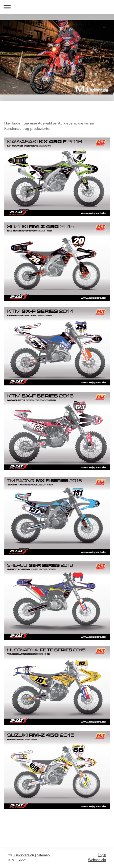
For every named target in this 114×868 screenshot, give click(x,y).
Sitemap (43, 855)
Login (102, 855)
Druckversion (24, 855)
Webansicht (97, 860)
